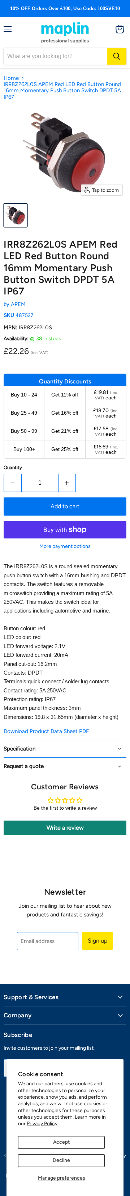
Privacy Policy (42, 1123)
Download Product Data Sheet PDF (46, 731)
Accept (61, 1142)
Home (11, 78)
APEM (18, 304)
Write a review (65, 827)
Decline (61, 1160)
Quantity (13, 467)
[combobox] (55, 56)
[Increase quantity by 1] (67, 483)
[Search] (116, 56)
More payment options (65, 546)
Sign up (97, 940)
